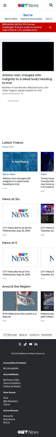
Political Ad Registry (12, 386)
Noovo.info (8, 416)
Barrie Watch (11, 19)
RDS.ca (6, 422)
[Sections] (5, 5)
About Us (23, 334)
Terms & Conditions (11, 383)
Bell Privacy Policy (11, 379)
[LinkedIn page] (36, 344)
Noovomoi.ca (9, 419)
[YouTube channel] (30, 344)
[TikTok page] (25, 344)
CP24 (5, 398)
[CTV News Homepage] (28, 5)
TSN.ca (6, 404)
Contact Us (34, 334)
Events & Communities (31, 19)
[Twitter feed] (19, 344)
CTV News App (10, 334)
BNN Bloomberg (10, 401)
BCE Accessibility (10, 368)
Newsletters (46, 334)
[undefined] (20, 170)
